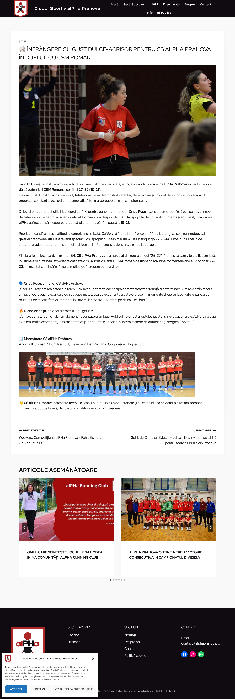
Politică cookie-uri (137, 655)
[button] (93, 658)
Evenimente (171, 4)
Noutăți (130, 635)
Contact (205, 4)
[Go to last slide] (24, 527)
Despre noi (132, 642)
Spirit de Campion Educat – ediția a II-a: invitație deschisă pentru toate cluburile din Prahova (173, 437)
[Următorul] (210, 527)
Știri (155, 4)
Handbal (74, 635)
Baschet (74, 642)
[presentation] (66, 509)
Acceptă (16, 689)
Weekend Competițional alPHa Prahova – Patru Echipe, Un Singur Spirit (60, 437)
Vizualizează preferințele (74, 689)
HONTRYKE (168, 691)
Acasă (114, 4)
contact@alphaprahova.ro (200, 643)
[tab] (110, 580)
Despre (190, 4)
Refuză (40, 689)
